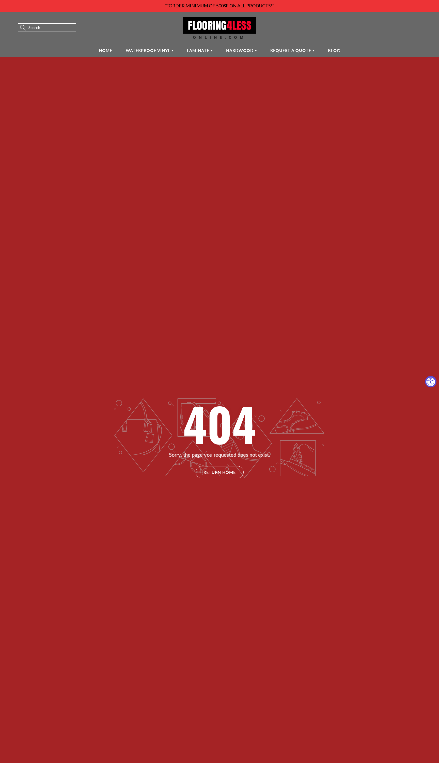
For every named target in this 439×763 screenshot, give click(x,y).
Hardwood (240, 50)
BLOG (334, 50)
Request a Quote (291, 50)
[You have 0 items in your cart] (430, 20)
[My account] (417, 20)
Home (105, 50)
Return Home (219, 471)
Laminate (199, 50)
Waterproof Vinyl (148, 50)
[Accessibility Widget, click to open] (430, 381)
